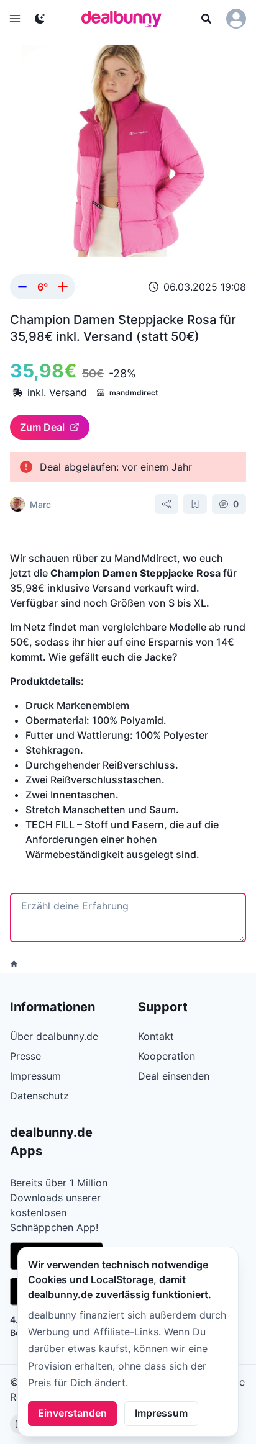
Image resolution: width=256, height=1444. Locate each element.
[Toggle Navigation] (14, 18)
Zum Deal (42, 427)
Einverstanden (72, 1413)
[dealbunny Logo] (125, 18)
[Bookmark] (195, 504)
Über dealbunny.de (54, 1036)
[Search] (206, 18)
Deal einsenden (173, 1076)
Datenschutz (39, 1096)
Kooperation (166, 1056)
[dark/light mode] (39, 18)
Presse (25, 1056)
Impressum (161, 1413)
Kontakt (156, 1036)
